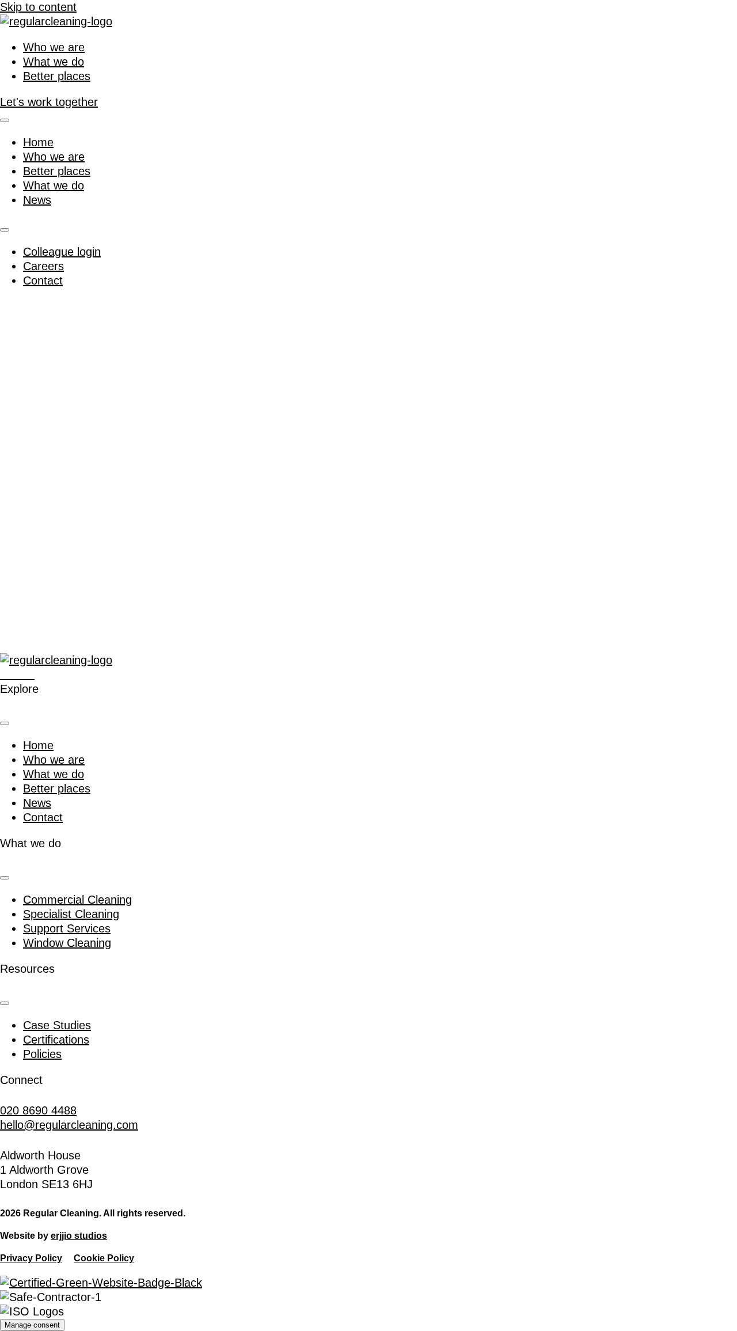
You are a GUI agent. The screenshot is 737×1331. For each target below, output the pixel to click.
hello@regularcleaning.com (69, 1124)
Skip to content (38, 7)
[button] (6, 674)
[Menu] (4, 120)
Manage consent (32, 1325)
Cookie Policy (104, 1258)
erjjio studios (79, 1236)
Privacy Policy (31, 1258)
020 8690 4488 (38, 1110)
